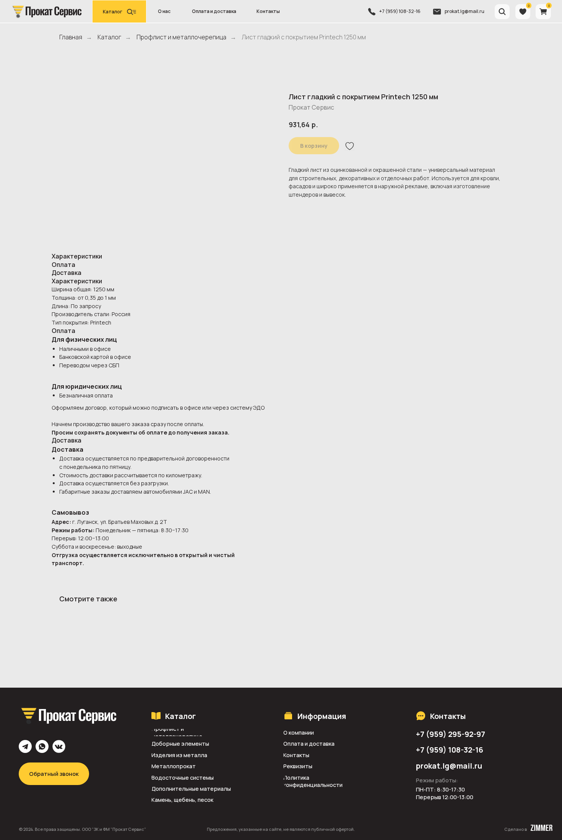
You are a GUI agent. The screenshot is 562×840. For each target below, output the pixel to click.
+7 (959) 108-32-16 (400, 11)
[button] (119, 11)
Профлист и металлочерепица (181, 37)
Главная (70, 37)
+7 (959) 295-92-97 (450, 734)
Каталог (109, 37)
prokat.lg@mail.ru (464, 11)
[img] (46, 11)
